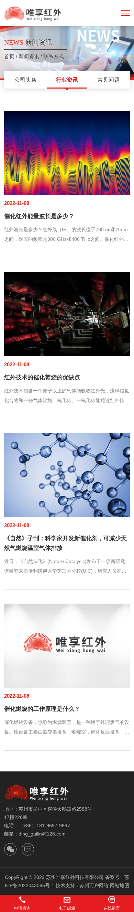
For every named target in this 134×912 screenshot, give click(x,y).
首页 (9, 56)
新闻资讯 (29, 56)
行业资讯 (67, 80)
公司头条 (25, 80)
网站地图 (119, 885)
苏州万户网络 (94, 885)
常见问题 (109, 80)
